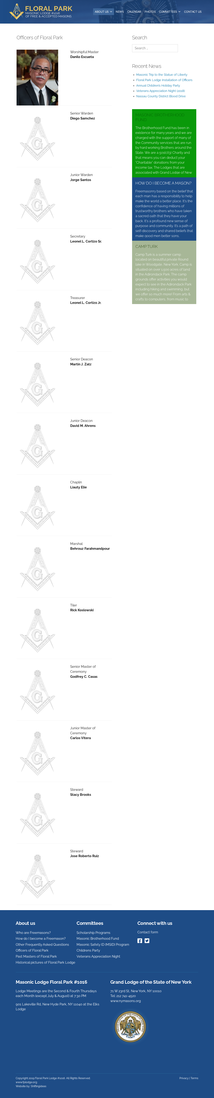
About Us (102, 11)
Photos (150, 11)
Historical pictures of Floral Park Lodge (45, 962)
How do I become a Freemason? (41, 939)
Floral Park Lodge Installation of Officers (164, 80)
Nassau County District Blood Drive (161, 96)
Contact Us (193, 11)
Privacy (184, 1078)
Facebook (139, 940)
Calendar (134, 11)
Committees (168, 11)
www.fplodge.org (26, 1082)
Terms (194, 1078)
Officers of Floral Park (32, 950)
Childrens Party (88, 950)
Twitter (146, 940)
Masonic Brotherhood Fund (98, 939)
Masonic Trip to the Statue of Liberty (161, 74)
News (120, 11)
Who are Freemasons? (33, 933)
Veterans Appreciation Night (98, 956)
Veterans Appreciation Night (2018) (160, 91)
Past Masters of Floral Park (36, 956)
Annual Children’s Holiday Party (158, 85)
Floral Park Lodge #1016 (42, 11)
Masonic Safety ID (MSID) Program (103, 945)
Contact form (147, 932)
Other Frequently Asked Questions (42, 945)
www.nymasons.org (125, 1001)
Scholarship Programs (93, 933)
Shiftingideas (38, 1086)
